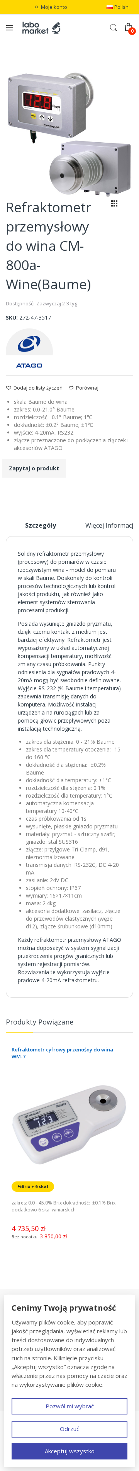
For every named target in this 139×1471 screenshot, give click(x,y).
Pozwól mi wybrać (70, 1406)
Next (129, 1025)
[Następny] (127, 205)
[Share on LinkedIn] (38, 491)
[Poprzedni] (101, 205)
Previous (121, 1025)
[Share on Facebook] (8, 491)
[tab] (40, 528)
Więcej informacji (110, 525)
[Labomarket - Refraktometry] (44, 27)
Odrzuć (69, 1429)
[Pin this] (28, 491)
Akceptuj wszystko (70, 1451)
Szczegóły (40, 525)
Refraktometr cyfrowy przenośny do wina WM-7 (62, 1053)
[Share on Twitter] (18, 491)
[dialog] (69, 1381)
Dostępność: (20, 303)
